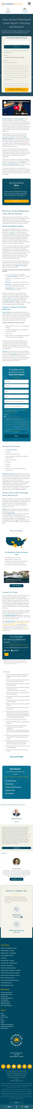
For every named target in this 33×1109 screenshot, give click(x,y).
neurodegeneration (10, 513)
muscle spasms (19, 118)
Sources (7, 672)
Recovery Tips (9, 784)
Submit (16, 436)
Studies (4, 509)
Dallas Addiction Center (7, 985)
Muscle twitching (7, 118)
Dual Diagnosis (4, 1000)
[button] (29, 3)
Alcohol (11, 234)
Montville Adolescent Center (9, 968)
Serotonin (8, 282)
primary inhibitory (12, 276)
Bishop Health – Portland (8, 950)
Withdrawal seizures (8, 474)
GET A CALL (17, 46)
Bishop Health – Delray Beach (9, 953)
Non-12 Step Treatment (6, 1005)
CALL (9, 1107)
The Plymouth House (7, 982)
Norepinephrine (9, 288)
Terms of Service (7, 52)
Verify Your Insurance (16, 930)
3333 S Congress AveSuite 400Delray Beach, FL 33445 (16, 1054)
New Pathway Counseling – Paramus (11, 975)
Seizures (4, 351)
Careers (3, 1020)
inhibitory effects (9, 301)
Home (2, 1013)
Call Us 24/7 (16, 915)
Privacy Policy (24, 50)
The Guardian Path (10, 780)
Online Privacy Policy (16, 1073)
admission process (10, 621)
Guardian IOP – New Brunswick (9, 963)
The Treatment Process (25, 11)
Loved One (16, 650)
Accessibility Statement (12, 1071)
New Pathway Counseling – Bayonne (11, 973)
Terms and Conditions (13, 431)
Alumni (2, 1022)
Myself (8, 650)
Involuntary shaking (11, 449)
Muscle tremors (6, 312)
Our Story (3, 1015)
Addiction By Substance (6, 994)
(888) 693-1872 (17, 916)
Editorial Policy (4, 1028)
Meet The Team (4, 1017)
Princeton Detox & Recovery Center (10, 980)
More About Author (16, 879)
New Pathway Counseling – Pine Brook (11, 970)
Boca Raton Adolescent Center (9, 948)
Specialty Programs (5, 1002)
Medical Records (17, 1075)
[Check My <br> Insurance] (8, 8)
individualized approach (11, 615)
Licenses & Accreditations (7, 1026)
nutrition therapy (12, 164)
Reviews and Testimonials (7, 1024)
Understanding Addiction (7, 998)
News (2, 1019)
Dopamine (8, 284)
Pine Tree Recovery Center (8, 977)
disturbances (15, 354)
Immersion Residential (7, 965)
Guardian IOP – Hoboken (8, 960)
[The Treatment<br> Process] (25, 8)
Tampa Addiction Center (7, 955)
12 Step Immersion (5, 1003)
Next (6, 654)
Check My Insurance (8, 11)
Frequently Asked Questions (13, 787)
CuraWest (4, 958)
